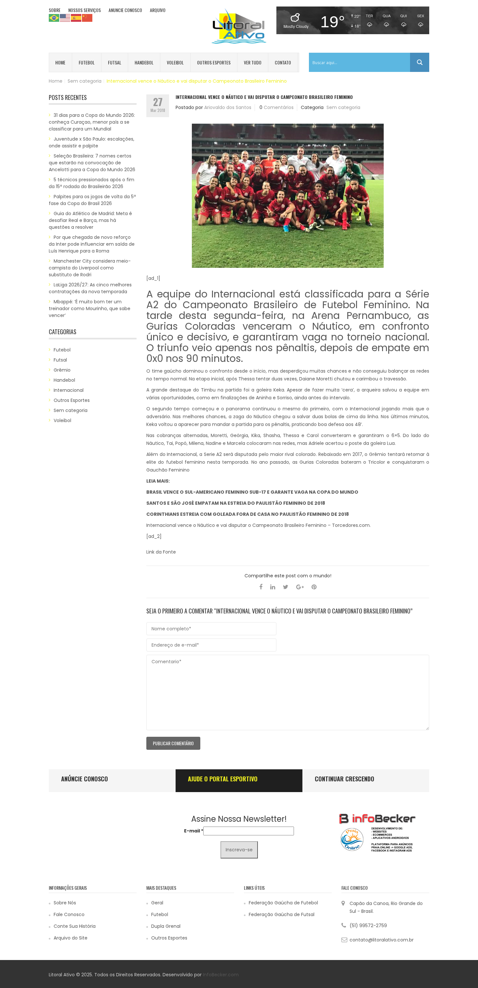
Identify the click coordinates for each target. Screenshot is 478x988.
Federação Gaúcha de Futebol (283, 902)
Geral (157, 902)
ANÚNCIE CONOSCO (84, 779)
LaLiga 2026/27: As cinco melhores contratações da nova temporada (90, 288)
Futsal (114, 62)
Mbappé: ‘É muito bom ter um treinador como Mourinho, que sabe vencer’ (89, 308)
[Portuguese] (54, 17)
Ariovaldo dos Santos (227, 107)
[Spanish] (76, 17)
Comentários (279, 107)
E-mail (193, 831)
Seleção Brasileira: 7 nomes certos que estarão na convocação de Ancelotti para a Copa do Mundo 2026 (92, 163)
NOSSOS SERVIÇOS (84, 10)
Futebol (87, 62)
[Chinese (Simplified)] (87, 17)
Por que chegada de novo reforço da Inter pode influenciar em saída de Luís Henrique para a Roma (92, 244)
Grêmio (62, 370)
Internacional (69, 390)
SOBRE (54, 10)
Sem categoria (84, 81)
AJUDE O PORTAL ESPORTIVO (223, 779)
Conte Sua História (75, 926)
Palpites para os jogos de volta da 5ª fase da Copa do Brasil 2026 (92, 200)
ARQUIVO (158, 10)
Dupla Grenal (165, 926)
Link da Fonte (161, 552)
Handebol (144, 62)
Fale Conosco (69, 914)
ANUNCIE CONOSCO (125, 10)
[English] (65, 17)
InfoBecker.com (221, 974)
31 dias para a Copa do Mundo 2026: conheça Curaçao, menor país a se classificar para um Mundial (92, 122)
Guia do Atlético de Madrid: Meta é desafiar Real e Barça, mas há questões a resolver (90, 220)
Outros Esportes (214, 62)
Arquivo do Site (70, 938)
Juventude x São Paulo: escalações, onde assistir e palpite (91, 142)
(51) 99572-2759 (368, 925)
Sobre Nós (65, 902)
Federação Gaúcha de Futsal (281, 914)
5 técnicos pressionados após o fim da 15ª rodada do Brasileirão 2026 (91, 183)
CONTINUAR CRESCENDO (344, 779)
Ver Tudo (252, 62)
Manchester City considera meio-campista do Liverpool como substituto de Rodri (90, 268)
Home (60, 62)
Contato (283, 62)
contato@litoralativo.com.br (382, 940)
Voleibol (175, 62)
